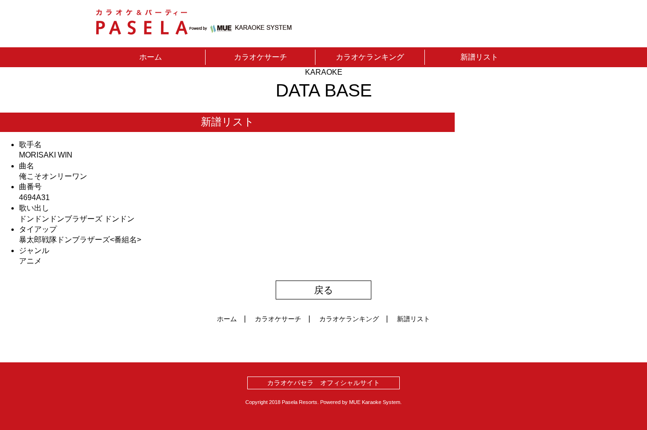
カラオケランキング (370, 57)
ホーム (150, 57)
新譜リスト (479, 57)
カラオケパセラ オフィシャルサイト (323, 382)
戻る (323, 290)
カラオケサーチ (260, 57)
